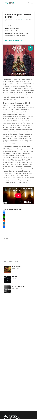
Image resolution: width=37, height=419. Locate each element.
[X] (18, 215)
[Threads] (18, 219)
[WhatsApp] (18, 217)
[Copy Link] (18, 225)
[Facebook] (18, 211)
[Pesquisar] (28, 2)
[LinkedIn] (18, 223)
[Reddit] (18, 221)
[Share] (18, 227)
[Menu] (32, 3)
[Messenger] (18, 213)
